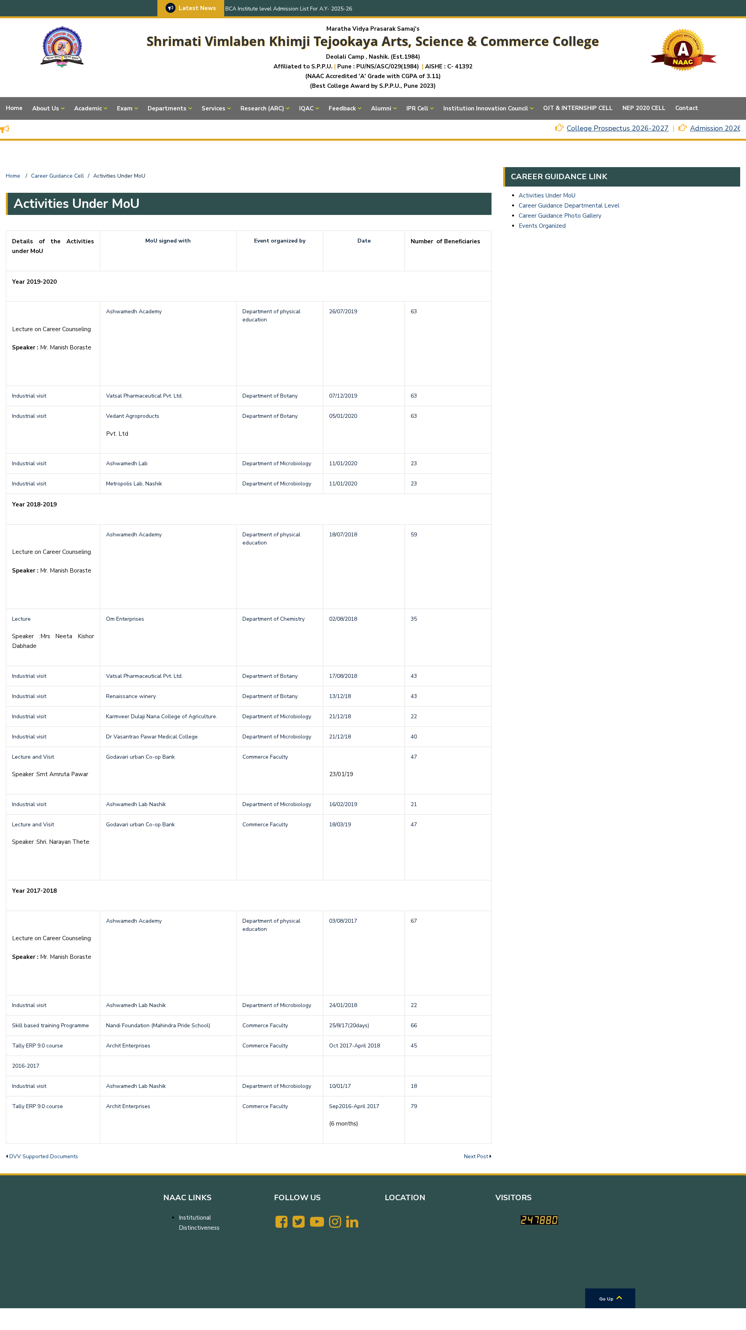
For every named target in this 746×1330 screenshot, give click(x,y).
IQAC (306, 108)
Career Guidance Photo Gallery (560, 216)
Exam (124, 108)
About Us (45, 108)
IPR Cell (417, 108)
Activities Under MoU (547, 195)
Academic (88, 108)
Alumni (381, 108)
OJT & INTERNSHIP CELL (578, 108)
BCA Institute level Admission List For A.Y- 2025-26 (288, 8)
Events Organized (542, 226)
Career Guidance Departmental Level (569, 205)
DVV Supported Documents (43, 1156)
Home (14, 108)
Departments (167, 108)
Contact (686, 108)
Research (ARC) (262, 108)
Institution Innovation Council (485, 108)
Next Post (476, 1156)
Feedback (342, 108)
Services (213, 108)
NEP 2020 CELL (644, 108)
